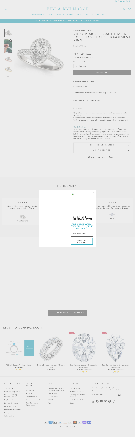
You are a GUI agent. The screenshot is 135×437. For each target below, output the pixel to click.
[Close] (93, 192)
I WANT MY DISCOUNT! (81, 241)
